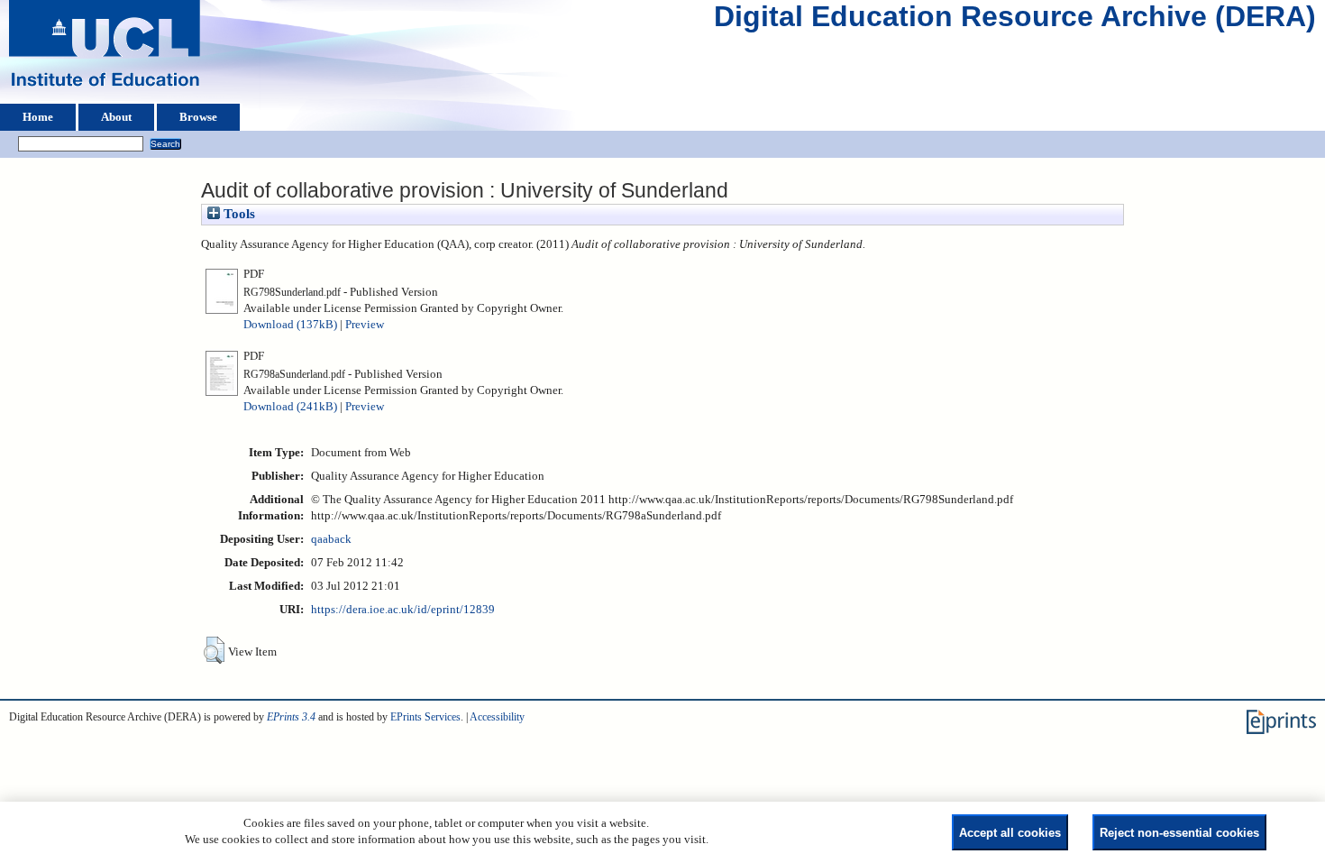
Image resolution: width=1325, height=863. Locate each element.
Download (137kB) (290, 324)
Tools (237, 214)
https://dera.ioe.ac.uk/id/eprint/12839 (403, 609)
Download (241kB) (290, 406)
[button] (214, 650)
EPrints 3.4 (291, 717)
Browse (198, 117)
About (116, 117)
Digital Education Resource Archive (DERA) (1015, 20)
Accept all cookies (1010, 833)
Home (38, 117)
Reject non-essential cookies (1179, 833)
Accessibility (497, 717)
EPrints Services (425, 717)
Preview (364, 324)
